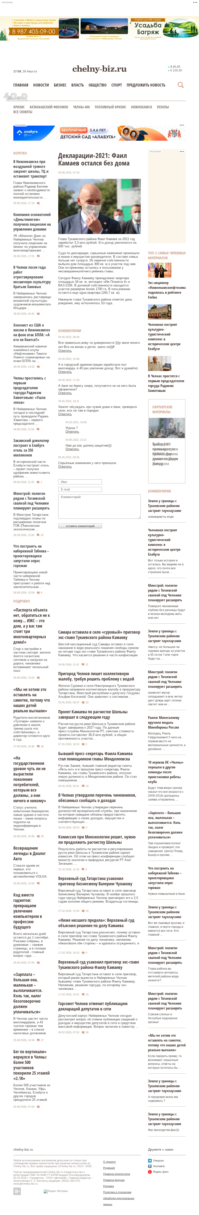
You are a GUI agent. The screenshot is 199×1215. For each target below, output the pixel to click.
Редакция (109, 1167)
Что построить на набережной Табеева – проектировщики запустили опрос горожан (31, 555)
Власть (77, 85)
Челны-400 (81, 106)
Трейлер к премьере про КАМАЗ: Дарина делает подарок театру (165, 453)
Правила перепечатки (116, 1173)
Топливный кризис (110, 106)
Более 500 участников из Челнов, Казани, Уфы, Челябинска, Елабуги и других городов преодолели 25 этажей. (31, 1092)
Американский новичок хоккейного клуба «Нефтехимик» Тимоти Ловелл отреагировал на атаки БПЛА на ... (31, 354)
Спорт (116, 85)
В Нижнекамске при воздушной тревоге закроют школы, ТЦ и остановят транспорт (31, 169)
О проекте (109, 1161)
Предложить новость (146, 85)
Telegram (158, 1160)
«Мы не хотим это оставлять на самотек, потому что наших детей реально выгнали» (31, 700)
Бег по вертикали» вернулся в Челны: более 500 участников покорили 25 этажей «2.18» (31, 1065)
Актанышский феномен (49, 106)
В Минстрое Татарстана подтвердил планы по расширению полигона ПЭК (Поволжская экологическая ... (30, 522)
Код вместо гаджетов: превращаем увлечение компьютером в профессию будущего (27, 911)
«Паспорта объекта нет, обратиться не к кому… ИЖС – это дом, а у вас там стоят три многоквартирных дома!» (31, 626)
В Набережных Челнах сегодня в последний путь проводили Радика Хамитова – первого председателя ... (30, 416)
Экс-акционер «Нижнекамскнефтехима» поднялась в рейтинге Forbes (168, 290)
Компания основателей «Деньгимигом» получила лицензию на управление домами (32, 222)
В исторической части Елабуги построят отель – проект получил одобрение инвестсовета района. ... (31, 469)
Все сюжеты (22, 111)
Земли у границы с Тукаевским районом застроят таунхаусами (164, 505)
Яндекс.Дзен (160, 1171)
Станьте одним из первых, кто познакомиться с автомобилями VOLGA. (30, 871)
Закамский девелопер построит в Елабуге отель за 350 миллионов (31, 448)
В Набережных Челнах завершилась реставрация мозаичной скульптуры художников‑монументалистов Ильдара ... (35, 301)
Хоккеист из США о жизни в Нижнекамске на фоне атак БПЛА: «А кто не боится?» (31, 332)
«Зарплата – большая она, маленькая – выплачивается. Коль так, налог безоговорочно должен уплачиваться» (27, 993)
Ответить (65, 351)
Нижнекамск (141, 106)
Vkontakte (159, 1166)
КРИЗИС (19, 106)
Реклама (108, 1186)
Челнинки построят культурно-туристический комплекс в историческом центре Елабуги (164, 336)
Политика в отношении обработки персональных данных (118, 1198)
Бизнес (60, 85)
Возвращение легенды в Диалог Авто (29, 853)
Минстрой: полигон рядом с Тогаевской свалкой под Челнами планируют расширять (31, 501)
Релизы (163, 106)
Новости (41, 85)
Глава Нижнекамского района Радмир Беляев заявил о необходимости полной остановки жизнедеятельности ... (31, 190)
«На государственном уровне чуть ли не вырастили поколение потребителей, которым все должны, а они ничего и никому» (29, 779)
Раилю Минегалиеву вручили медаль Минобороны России (163, 722)
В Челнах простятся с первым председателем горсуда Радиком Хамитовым (166, 383)
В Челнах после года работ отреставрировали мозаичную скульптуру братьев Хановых (32, 277)
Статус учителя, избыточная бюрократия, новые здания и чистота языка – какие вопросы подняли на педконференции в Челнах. (31, 818)
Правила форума (113, 1180)
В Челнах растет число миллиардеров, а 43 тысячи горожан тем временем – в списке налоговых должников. (30, 1026)
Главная (20, 85)
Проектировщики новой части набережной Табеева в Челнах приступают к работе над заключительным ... (31, 579)
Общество (98, 85)
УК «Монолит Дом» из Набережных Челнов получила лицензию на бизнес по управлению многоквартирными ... (30, 243)
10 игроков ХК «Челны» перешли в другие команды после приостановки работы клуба (165, 772)
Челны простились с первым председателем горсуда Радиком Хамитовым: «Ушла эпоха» (29, 390)
